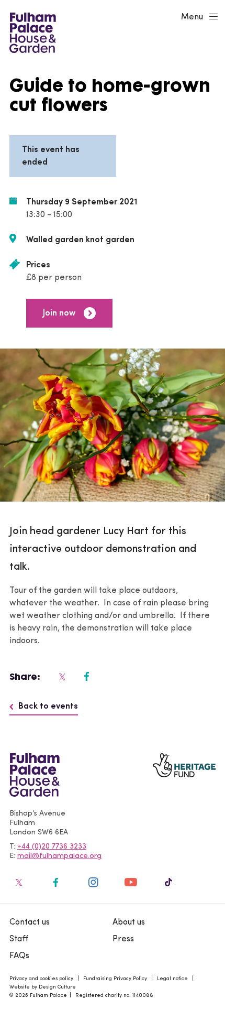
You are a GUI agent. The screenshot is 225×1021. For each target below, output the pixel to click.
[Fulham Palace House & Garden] (31, 31)
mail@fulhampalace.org (59, 856)
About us (129, 922)
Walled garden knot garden (80, 240)
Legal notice (172, 979)
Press (123, 939)
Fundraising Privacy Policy (115, 979)
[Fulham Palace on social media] (61, 676)
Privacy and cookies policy (41, 979)
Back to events (48, 706)
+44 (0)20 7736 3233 (51, 847)
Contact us (29, 922)
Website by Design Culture (42, 987)
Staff (18, 939)
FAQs (19, 956)
